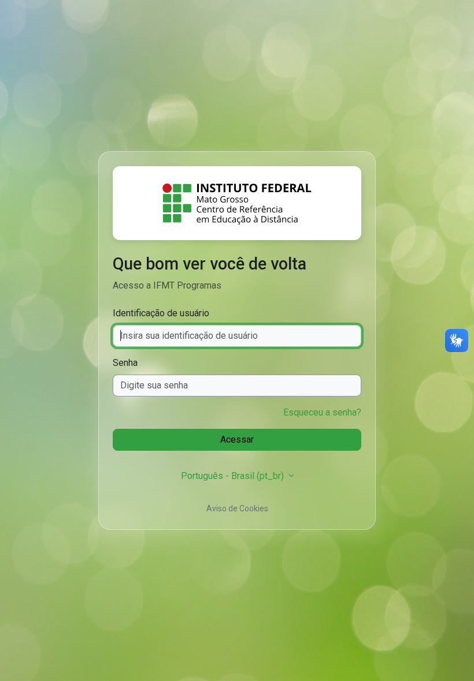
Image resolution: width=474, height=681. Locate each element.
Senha (125, 362)
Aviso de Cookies (237, 508)
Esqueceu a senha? (322, 412)
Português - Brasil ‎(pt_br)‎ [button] (233, 475)
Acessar (237, 439)
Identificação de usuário (161, 313)
